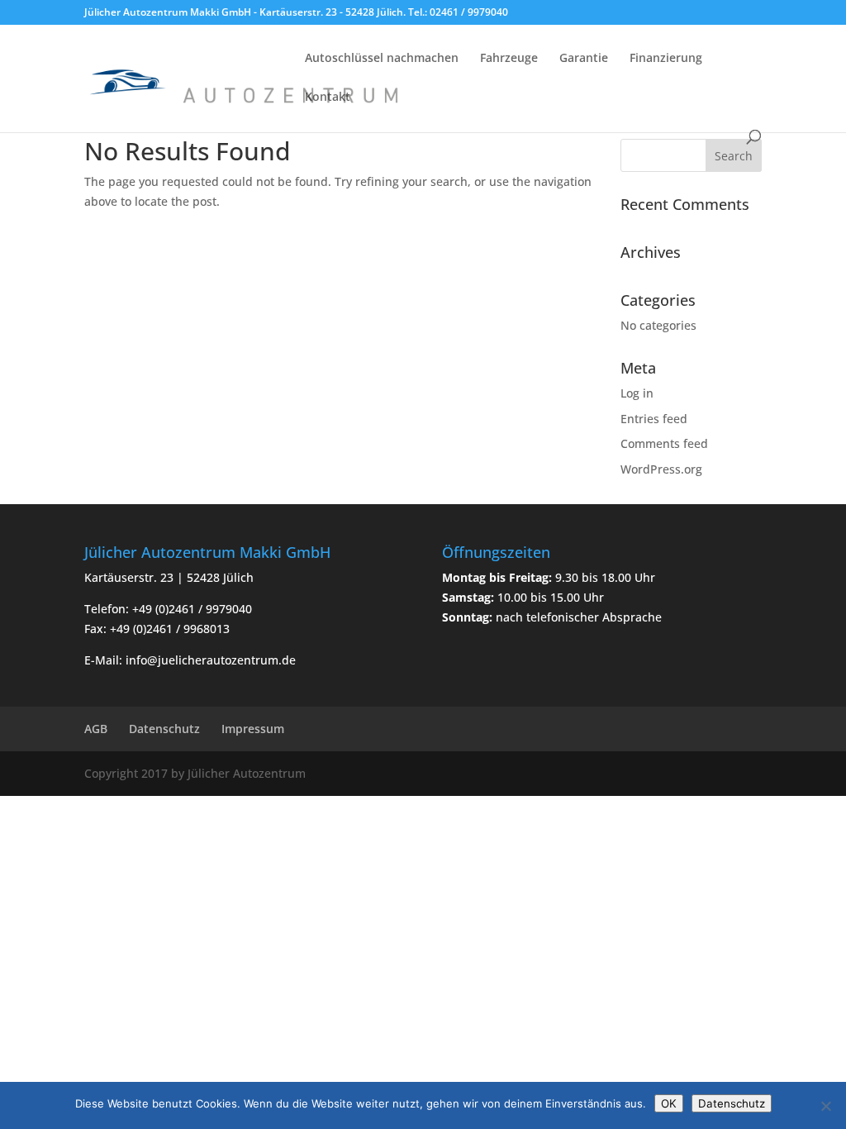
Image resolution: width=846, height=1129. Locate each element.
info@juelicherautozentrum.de (211, 660)
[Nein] (825, 1106)
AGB (95, 728)
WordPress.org (661, 469)
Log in (637, 393)
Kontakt (327, 97)
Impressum (252, 728)
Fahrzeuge (509, 58)
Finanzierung (666, 58)
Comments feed (664, 443)
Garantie (583, 58)
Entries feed (653, 418)
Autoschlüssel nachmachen (382, 58)
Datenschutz (164, 728)
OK (669, 1103)
